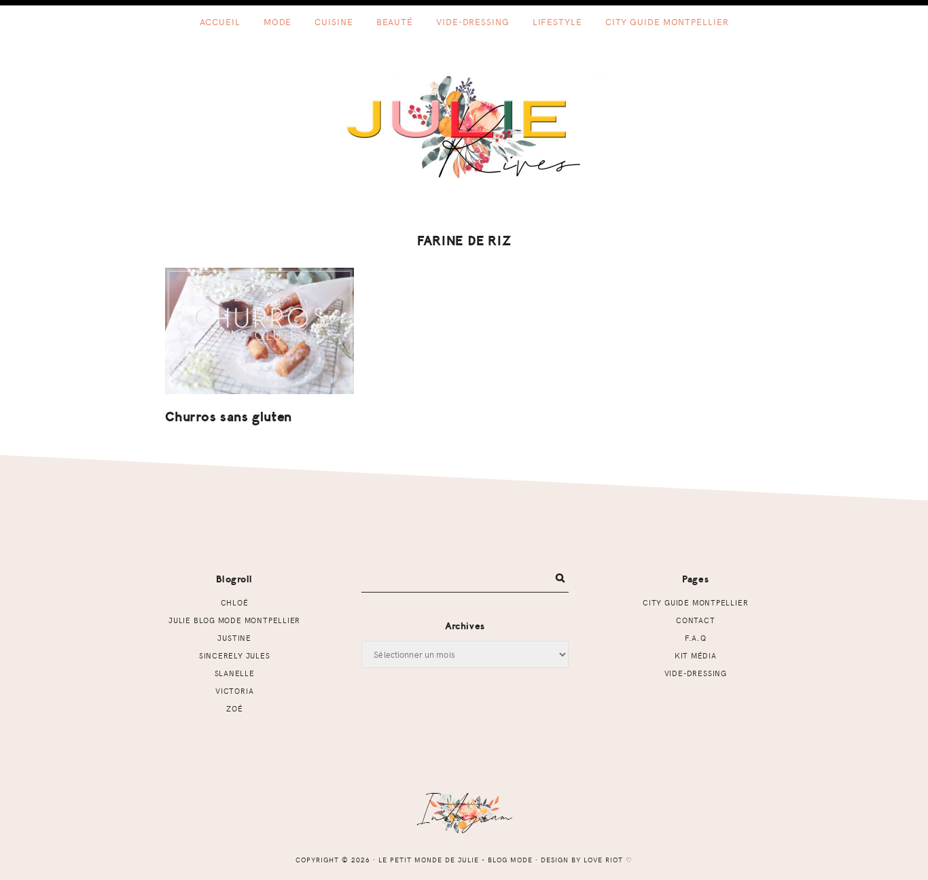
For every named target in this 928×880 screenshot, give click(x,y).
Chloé (235, 602)
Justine (234, 638)
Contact (695, 620)
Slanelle (235, 673)
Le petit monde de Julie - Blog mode (464, 127)
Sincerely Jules (234, 655)
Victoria (234, 691)
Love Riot (603, 859)
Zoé (234, 708)
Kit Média (696, 655)
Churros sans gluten (228, 416)
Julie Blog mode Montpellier (234, 620)
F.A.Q (696, 638)
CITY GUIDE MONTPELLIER (695, 602)
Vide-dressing (695, 673)
